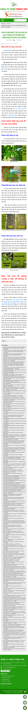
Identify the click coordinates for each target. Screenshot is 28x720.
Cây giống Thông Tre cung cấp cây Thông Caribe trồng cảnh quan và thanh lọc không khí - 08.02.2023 (14, 521)
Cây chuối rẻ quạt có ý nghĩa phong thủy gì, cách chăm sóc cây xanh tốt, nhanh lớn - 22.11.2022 (13, 574)
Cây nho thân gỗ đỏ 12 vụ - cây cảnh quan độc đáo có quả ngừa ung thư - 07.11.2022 (14, 600)
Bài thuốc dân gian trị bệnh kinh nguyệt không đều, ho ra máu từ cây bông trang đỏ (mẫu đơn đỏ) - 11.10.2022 (14, 638)
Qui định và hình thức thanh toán (8, 675)
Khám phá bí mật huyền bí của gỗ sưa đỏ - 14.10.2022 (14, 632)
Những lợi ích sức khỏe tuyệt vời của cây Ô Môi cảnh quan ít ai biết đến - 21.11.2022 (14, 576)
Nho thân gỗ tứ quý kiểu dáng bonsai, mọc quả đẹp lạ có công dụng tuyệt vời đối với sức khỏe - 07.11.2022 (14, 598)
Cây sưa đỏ (6, 50)
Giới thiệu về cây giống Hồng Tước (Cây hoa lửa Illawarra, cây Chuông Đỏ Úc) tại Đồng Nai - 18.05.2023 (13, 495)
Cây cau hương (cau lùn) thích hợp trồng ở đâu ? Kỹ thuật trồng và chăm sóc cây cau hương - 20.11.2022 (14, 578)
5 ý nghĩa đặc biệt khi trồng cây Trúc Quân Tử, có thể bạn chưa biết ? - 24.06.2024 (14, 450)
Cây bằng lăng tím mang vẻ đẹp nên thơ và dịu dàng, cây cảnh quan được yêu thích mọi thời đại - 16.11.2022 (14, 583)
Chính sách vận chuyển (6, 677)
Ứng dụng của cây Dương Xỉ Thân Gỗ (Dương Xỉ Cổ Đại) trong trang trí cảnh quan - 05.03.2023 (13, 504)
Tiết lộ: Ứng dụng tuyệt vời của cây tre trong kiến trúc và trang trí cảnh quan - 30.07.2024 (14, 439)
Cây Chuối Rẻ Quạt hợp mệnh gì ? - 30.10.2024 (13, 395)
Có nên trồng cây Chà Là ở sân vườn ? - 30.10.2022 (14, 611)
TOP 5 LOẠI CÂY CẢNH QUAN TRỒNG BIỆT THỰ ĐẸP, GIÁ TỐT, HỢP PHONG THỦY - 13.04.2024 (14, 457)
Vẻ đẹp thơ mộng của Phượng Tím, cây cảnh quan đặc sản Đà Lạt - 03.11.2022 (13, 605)
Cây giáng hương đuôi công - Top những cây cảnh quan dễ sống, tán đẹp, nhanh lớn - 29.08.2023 (13, 630)
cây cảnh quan (5, 304)
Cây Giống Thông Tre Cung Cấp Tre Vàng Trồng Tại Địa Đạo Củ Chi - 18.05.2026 (14, 360)
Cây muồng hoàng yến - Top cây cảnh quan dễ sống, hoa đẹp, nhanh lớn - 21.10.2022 (14, 622)
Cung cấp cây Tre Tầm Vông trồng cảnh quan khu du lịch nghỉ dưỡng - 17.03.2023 (14, 501)
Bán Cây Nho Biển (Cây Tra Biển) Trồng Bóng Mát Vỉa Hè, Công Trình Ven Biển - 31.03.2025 (14, 381)
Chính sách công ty (5, 679)
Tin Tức (8, 23)
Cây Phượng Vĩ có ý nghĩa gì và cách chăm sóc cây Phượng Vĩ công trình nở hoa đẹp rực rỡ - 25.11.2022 (14, 567)
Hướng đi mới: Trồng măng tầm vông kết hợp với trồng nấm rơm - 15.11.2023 (13, 471)
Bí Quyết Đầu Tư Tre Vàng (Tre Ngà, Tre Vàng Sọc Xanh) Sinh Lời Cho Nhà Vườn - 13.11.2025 (13, 375)
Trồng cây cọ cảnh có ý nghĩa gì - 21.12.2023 (12, 469)
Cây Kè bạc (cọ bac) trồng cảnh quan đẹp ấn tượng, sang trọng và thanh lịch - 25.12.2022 (14, 603)
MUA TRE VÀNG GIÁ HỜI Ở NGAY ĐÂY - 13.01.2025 (13, 387)
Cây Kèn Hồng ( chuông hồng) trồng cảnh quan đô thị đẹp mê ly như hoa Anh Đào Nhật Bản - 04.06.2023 (14, 485)
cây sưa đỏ (17, 299)
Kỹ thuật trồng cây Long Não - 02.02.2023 (12, 525)
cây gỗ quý (6, 302)
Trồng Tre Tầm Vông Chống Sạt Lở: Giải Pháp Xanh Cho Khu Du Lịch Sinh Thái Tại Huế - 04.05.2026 (14, 362)
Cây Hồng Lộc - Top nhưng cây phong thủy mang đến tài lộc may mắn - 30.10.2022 (14, 613)
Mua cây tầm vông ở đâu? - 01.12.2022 (11, 559)
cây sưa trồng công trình (20, 108)
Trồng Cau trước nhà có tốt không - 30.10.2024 (13, 396)
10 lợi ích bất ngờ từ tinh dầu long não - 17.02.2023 (14, 633)
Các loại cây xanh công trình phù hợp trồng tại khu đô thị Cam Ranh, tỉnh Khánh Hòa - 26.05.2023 (14, 490)
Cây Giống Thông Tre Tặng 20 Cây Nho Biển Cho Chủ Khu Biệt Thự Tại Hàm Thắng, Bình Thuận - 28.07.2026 (14, 355)
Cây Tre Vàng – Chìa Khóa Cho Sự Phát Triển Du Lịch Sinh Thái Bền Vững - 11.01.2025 (14, 389)
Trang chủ (3, 23)
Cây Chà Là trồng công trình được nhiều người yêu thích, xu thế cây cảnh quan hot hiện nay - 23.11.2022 (14, 571)
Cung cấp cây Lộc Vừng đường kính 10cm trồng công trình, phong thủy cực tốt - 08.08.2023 (14, 476)
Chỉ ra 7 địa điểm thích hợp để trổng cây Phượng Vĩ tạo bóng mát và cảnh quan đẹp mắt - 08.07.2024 (13, 441)
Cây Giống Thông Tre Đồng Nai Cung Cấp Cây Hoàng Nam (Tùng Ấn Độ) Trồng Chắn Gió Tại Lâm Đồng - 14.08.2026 (14, 348)
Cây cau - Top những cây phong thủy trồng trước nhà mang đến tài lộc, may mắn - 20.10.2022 (14, 625)
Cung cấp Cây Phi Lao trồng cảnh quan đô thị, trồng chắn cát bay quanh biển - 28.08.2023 (14, 478)
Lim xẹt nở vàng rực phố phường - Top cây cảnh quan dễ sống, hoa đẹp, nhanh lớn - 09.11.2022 (14, 596)
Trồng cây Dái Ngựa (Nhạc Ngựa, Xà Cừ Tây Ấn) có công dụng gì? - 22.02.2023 (13, 508)
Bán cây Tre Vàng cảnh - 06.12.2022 (10, 552)
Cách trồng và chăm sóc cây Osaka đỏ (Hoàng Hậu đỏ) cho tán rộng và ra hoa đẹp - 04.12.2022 (14, 557)
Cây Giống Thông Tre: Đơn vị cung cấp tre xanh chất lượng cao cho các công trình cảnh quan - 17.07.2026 (14, 358)
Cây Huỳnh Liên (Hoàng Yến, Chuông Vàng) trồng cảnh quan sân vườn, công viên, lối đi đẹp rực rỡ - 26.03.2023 (13, 498)
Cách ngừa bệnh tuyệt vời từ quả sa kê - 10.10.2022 (14, 640)
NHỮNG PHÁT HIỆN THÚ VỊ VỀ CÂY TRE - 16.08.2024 (14, 434)
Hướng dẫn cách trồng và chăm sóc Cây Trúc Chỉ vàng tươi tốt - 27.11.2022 (13, 562)
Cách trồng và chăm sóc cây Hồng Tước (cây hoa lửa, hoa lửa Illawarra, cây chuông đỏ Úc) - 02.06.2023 (14, 488)
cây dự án (23, 302)
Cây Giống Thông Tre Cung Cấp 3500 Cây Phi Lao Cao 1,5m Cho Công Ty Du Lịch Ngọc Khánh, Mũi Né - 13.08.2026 (14, 351)
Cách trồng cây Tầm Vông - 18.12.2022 (11, 543)
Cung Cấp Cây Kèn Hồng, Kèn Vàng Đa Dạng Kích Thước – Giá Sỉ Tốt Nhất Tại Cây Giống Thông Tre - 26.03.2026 (14, 365)
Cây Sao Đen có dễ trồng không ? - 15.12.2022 (13, 545)
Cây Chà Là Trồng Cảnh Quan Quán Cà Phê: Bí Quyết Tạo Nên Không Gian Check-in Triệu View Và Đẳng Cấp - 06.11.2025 (14, 378)
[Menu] (2, 20)
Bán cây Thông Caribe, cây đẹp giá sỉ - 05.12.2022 (13, 553)
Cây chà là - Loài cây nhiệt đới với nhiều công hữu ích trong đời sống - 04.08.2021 (14, 647)
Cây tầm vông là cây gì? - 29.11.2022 (11, 560)
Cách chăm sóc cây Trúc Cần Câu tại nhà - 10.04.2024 (14, 463)
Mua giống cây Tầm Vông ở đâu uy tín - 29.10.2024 (14, 397)
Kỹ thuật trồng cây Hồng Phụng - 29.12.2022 (12, 531)
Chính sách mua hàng (6, 681)
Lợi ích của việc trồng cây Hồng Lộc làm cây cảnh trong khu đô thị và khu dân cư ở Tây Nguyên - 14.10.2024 (13, 416)
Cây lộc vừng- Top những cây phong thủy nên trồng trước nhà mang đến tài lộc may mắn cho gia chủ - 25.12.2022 (14, 627)
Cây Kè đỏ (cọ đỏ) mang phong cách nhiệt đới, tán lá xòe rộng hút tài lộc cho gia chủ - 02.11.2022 (14, 607)
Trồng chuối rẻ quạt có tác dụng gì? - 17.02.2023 (13, 510)
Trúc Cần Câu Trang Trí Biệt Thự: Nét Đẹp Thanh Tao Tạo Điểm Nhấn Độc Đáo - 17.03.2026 (14, 368)
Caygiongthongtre (12, 115)
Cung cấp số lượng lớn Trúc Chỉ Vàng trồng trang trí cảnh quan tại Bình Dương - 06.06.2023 (14, 483)
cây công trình (15, 302)
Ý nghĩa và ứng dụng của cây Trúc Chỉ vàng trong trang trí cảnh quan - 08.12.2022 (13, 565)
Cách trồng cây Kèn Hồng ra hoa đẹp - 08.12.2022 (13, 551)
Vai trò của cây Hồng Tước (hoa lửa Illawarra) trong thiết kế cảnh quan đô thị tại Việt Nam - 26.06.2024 (14, 448)
